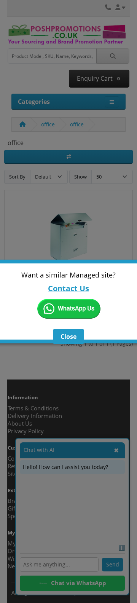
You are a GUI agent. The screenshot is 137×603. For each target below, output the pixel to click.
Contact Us (68, 288)
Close (68, 336)
